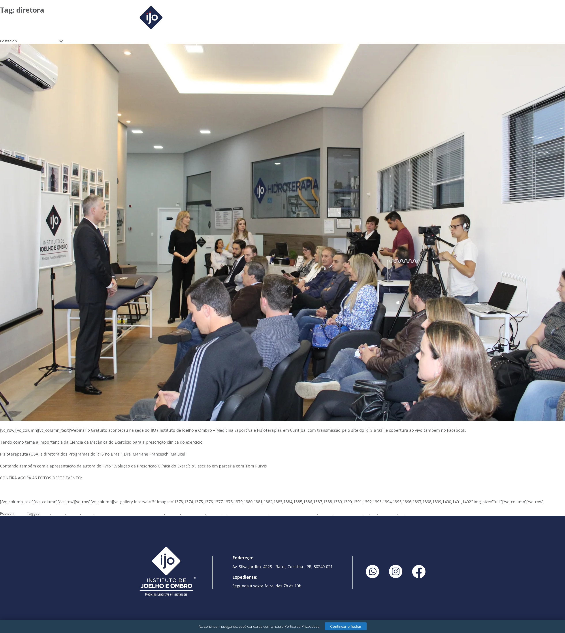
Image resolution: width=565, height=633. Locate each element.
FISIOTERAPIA (340, 41)
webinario (414, 513)
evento (87, 513)
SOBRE (225, 41)
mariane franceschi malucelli (293, 513)
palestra (326, 513)
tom (374, 513)
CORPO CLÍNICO (282, 41)
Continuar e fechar (345, 626)
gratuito (214, 513)
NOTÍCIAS (397, 41)
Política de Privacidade (302, 626)
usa (402, 513)
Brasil (45, 513)
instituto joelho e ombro (248, 513)
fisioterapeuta (193, 513)
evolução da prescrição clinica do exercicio (129, 513)
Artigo (21, 513)
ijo (224, 513)
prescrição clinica (348, 513)
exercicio (173, 513)
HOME (168, 41)
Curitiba (58, 513)
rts (366, 513)
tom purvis (388, 513)
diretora (73, 513)
